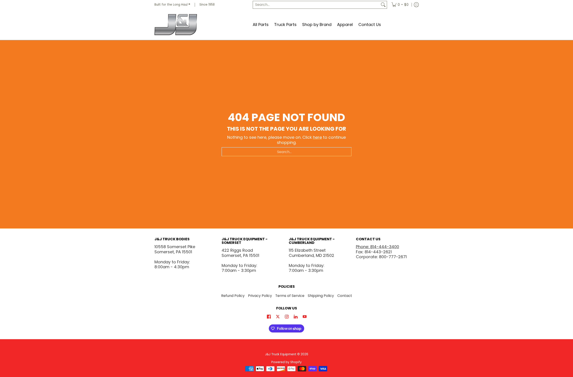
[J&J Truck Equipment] (182, 25)
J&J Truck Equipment (280, 354)
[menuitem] (400, 5)
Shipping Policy (321, 295)
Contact (344, 295)
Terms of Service (289, 295)
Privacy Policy (260, 295)
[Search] (383, 5)
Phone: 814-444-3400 (377, 246)
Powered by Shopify (286, 362)
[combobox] (316, 5)
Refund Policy (233, 295)
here (317, 137)
